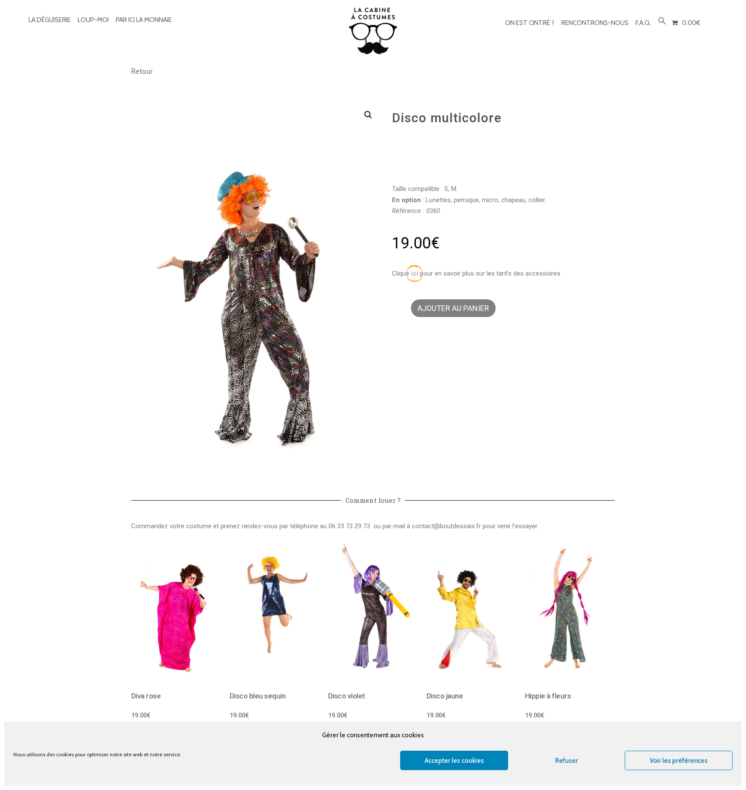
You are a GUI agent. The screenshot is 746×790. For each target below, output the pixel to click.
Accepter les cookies (454, 761)
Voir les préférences (679, 761)
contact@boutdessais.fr (446, 526)
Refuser (566, 761)
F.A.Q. (643, 23)
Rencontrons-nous (595, 23)
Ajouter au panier (453, 308)
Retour (141, 71)
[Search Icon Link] (662, 21)
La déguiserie (49, 20)
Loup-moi (93, 20)
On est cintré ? (529, 23)
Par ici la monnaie (144, 20)
